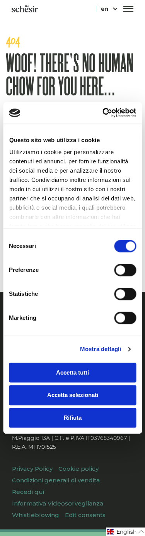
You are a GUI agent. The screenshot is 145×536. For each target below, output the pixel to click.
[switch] (125, 270)
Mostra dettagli (100, 349)
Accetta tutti (72, 372)
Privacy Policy (32, 468)
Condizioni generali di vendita (56, 480)
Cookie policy (78, 468)
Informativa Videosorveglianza (57, 503)
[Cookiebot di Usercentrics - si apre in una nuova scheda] (103, 113)
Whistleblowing (35, 515)
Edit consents (85, 515)
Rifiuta (73, 417)
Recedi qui (28, 491)
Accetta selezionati (72, 395)
